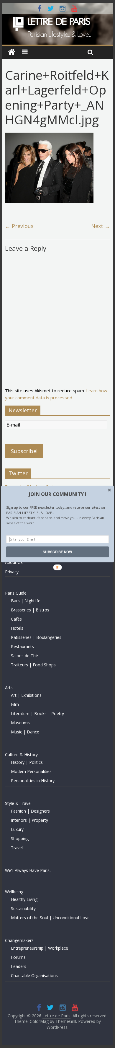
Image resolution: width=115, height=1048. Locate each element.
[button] (57, 494)
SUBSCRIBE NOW (57, 551)
